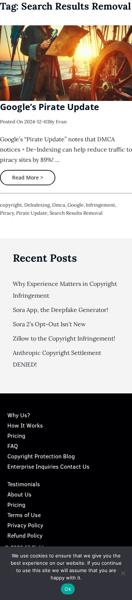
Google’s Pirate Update (49, 107)
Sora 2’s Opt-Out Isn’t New (49, 324)
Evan (61, 122)
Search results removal (76, 213)
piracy (7, 213)
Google (75, 205)
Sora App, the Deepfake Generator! (60, 309)
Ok (68, 589)
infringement (100, 205)
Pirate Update (31, 213)
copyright (11, 205)
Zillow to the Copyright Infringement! (64, 338)
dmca (58, 205)
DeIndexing (37, 205)
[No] (122, 573)
